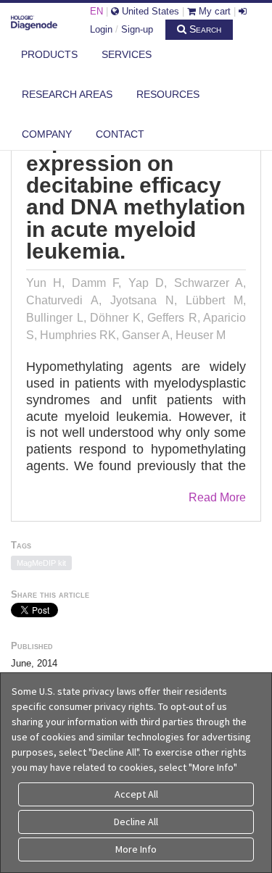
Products (49, 54)
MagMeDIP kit (41, 563)
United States (149, 11)
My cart (213, 11)
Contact (120, 134)
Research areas (67, 94)
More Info (136, 849)
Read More (217, 497)
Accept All (136, 794)
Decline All (136, 821)
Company (47, 134)
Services (127, 54)
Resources (167, 94)
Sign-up (137, 29)
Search (203, 29)
